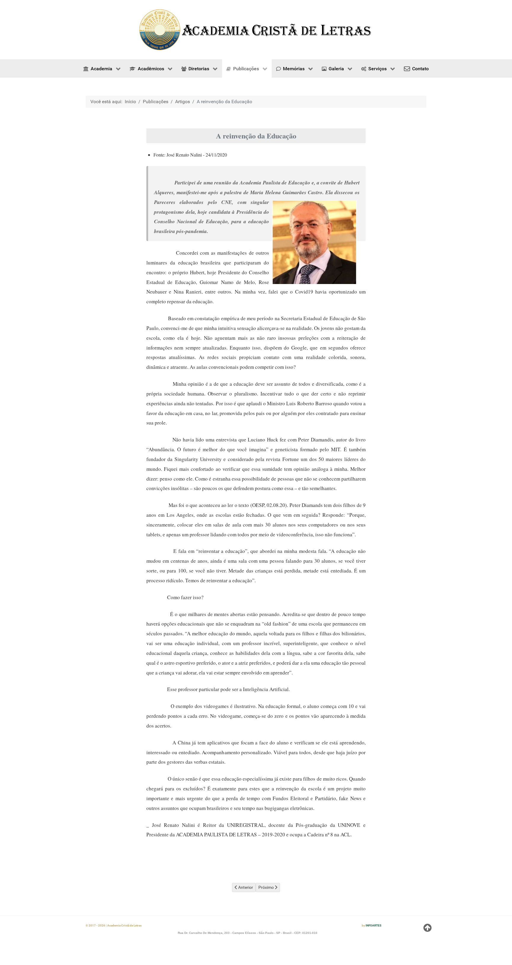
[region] (256, 29)
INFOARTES (373, 925)
